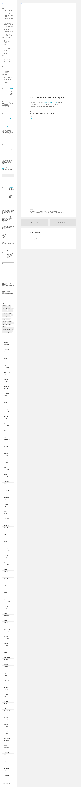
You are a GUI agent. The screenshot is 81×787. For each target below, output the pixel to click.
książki (4, 8)
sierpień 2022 (6, 388)
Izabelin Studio (7, 61)
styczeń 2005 (6, 759)
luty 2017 (5, 541)
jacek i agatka (5, 311)
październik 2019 (7, 467)
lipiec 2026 (6, 342)
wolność (12, 329)
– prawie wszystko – (8, 77)
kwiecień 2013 (6, 643)
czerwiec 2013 (6, 638)
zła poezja (6, 82)
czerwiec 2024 (6, 363)
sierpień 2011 (6, 689)
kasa (11, 311)
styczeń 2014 (6, 622)
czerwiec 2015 (6, 583)
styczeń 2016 (6, 571)
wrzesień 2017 (6, 525)
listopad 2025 (6, 356)
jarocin (9, 311)
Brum (5, 44)
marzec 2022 (6, 400)
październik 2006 (7, 710)
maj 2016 (5, 562)
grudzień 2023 (6, 367)
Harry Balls (37, 238)
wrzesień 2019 (6, 469)
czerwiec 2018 (6, 504)
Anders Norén (8, 783)
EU (6, 308)
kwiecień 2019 (6, 481)
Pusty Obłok (8, 48)
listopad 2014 (6, 599)
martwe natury (7, 68)
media (4, 313)
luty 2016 (5, 569)
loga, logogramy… (8, 79)
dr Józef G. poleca (42, 211)
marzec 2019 (6, 483)
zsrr (10, 332)
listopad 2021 (6, 409)
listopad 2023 (6, 370)
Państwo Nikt (5, 318)
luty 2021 (5, 430)
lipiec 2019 (6, 474)
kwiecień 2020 (6, 453)
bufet (35, 212)
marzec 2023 (6, 381)
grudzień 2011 (6, 680)
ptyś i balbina (9, 321)
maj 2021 (5, 423)
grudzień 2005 (6, 733)
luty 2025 (5, 358)
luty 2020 (5, 458)
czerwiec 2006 (6, 719)
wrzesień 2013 (6, 631)
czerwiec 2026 (6, 344)
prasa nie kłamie (55, 211)
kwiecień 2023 (6, 379)
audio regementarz (9, 31)
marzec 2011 (6, 701)
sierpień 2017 (6, 527)
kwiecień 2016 (6, 564)
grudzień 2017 (6, 518)
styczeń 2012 (6, 678)
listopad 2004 (6, 763)
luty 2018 (5, 513)
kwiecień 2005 (6, 752)
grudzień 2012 (6, 652)
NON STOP (6, 50)
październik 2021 (7, 411)
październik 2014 (7, 601)
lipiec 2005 (6, 745)
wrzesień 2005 (6, 740)
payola (9, 316)
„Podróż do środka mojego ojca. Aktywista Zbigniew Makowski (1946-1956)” (8, 20)
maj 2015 (5, 585)
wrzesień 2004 (6, 768)
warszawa (8, 329)
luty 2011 (5, 703)
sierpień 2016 (6, 555)
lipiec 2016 (6, 557)
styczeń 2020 (6, 460)
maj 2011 (5, 696)
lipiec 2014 (6, 608)
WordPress (8, 782)
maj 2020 (5, 451)
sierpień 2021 (6, 416)
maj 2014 (5, 613)
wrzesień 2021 (6, 414)
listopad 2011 (6, 682)
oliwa (3, 316)
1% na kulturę (5, 305)
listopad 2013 (6, 627)
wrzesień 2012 (6, 659)
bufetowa (38, 212)
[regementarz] (7, 29)
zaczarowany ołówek (6, 332)
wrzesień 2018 (6, 497)
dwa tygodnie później (50, 102)
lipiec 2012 (6, 664)
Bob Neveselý (5, 126)
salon (3, 324)
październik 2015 (7, 576)
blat (31, 212)
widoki (4, 66)
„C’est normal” (8, 243)
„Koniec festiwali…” (8, 26)
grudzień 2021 (6, 407)
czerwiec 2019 (6, 476)
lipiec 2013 (6, 636)
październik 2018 (7, 495)
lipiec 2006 (6, 717)
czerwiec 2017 (6, 532)
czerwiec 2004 (6, 775)
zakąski (63, 212)
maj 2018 (5, 506)
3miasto (9, 305)
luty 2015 (5, 592)
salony (6, 324)
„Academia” (5, 74)
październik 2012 (7, 657)
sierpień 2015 (6, 578)
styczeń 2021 (6, 432)
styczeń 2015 (6, 594)
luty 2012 (5, 675)
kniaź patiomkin (51, 212)
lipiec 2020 (6, 446)
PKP (6, 319)
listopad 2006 (6, 708)
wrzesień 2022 (6, 386)
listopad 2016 (6, 548)
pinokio (4, 319)
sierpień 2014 (6, 606)
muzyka (4, 55)
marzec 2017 (6, 539)
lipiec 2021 (6, 418)
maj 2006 (5, 722)
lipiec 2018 (6, 502)
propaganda (4, 321)
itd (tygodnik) (7, 53)
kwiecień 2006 (6, 724)
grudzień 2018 (6, 490)
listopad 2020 (6, 437)
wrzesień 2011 (6, 687)
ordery (6, 316)
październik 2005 (7, 738)
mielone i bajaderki (8, 313)
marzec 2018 (6, 511)
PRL (9, 319)
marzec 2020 (6, 455)
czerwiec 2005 (6, 747)
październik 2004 (7, 766)
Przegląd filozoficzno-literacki (7, 41)
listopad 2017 (6, 520)
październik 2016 (7, 550)
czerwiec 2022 (6, 393)
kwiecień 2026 (6, 349)
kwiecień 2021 (6, 425)
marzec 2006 (6, 726)
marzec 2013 (6, 645)
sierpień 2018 (6, 499)
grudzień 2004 (6, 761)
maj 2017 (5, 534)
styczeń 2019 (6, 488)
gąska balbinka (44, 212)
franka (9, 308)
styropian (4, 326)
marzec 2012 (6, 673)
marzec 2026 (6, 351)
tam (12, 150)
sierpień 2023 (6, 374)
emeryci (4, 308)
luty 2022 (5, 402)
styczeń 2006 (6, 731)
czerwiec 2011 (6, 694)
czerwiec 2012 (6, 666)
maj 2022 (5, 395)
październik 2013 (7, 629)
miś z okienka (48, 211)
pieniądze (9, 318)
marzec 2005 (6, 754)
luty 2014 (5, 620)
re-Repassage (7, 59)
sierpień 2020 (6, 444)
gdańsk (12, 308)
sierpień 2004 (6, 770)
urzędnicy (4, 329)
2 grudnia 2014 (33, 211)
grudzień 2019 (6, 462)
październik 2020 (7, 439)
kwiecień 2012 (6, 671)
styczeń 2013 (6, 650)
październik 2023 (7, 372)
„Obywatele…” (7, 780)
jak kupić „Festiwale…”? (8, 37)
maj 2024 (5, 365)
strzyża (10, 324)
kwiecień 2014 (6, 615)
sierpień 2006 (6, 715)
